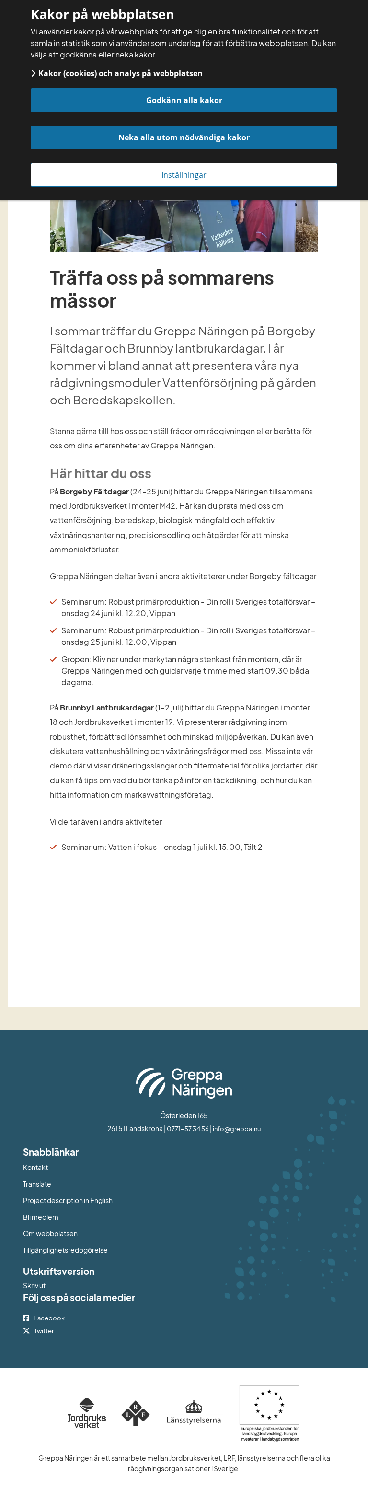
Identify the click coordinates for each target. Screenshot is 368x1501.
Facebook (49, 1318)
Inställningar (184, 175)
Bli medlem (40, 1217)
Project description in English (68, 1200)
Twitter (44, 1331)
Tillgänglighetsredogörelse (65, 1250)
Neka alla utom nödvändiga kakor (184, 137)
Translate (76, 1183)
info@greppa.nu (237, 1129)
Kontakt (35, 1167)
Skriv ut (34, 1285)
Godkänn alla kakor (184, 100)
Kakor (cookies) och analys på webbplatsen (120, 73)
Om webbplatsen (50, 1233)
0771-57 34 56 (188, 1129)
